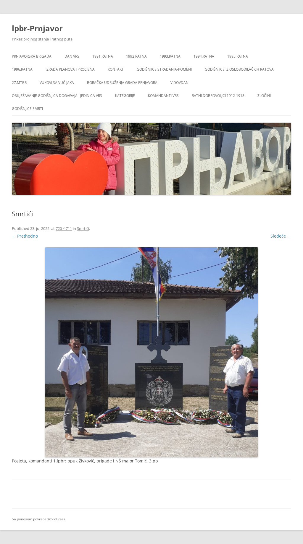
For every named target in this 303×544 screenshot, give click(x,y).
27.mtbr (19, 82)
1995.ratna (237, 56)
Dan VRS (72, 56)
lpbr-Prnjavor (37, 28)
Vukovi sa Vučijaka (57, 82)
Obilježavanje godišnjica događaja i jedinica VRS (57, 95)
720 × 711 (64, 228)
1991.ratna (102, 56)
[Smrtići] (151, 352)
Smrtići (83, 228)
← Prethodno (25, 236)
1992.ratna (136, 56)
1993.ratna (170, 56)
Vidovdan (179, 82)
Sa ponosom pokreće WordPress (38, 519)
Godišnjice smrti (27, 108)
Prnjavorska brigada (31, 56)
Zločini (264, 95)
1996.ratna (22, 69)
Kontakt (116, 69)
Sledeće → (280, 236)
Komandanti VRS (163, 95)
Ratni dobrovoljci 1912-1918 (218, 95)
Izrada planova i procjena (70, 69)
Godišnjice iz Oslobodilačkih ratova (239, 69)
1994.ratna (204, 56)
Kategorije (125, 95)
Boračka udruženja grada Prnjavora (122, 82)
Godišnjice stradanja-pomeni (164, 69)
